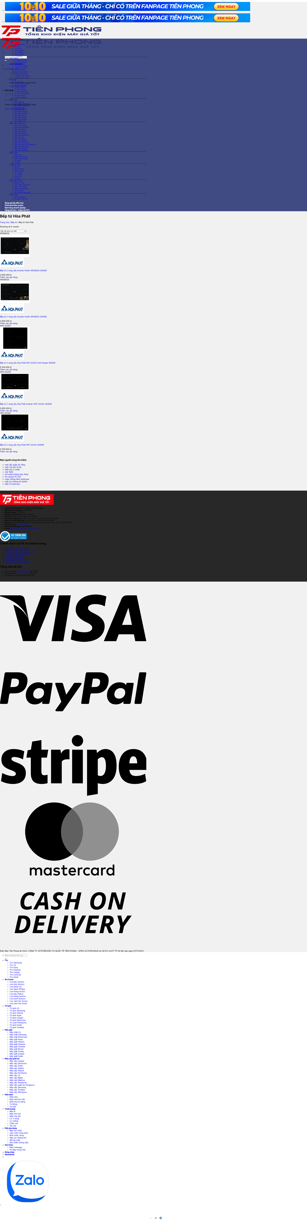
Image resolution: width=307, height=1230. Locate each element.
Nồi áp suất (18, 190)
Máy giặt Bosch (20, 115)
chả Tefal (9, 472)
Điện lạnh (14, 152)
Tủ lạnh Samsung (21, 84)
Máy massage (19, 197)
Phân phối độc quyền (14, 205)
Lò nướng (18, 175)
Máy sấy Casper (20, 125)
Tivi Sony (18, 48)
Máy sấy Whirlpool (21, 150)
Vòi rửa (17, 178)
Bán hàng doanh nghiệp (15, 207)
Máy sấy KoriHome (21, 135)
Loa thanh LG (19, 64)
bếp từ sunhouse (12, 484)
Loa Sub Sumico (20, 62)
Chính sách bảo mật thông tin (17, 554)
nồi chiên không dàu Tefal (16, 474)
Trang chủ (4, 222)
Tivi (11, 42)
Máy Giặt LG (19, 102)
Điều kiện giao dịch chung (15, 560)
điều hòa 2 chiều (12, 469)
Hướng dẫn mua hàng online (16, 548)
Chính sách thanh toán (14, 556)
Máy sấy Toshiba (20, 148)
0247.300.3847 (23, 524)
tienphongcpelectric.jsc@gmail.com (24, 528)
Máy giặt (13, 99)
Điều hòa (17, 155)
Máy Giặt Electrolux (21, 106)
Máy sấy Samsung (21, 146)
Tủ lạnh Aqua (19, 88)
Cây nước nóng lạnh (22, 185)
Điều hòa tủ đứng (20, 159)
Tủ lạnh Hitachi (20, 86)
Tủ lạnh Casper (20, 90)
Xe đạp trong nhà (21, 199)
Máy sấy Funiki (20, 129)
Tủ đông (17, 160)
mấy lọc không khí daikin (16, 481)
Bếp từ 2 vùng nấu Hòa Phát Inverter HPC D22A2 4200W (26, 404)
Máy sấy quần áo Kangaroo (25, 145)
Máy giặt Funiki (20, 121)
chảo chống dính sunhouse (17, 479)
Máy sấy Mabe (20, 139)
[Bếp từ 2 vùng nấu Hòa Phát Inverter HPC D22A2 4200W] (15, 389)
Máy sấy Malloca (20, 141)
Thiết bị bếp (15, 165)
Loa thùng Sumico (21, 72)
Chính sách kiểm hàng (14, 558)
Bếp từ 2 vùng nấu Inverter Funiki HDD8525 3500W (23, 316)
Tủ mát (17, 162)
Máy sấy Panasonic (22, 143)
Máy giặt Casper (20, 119)
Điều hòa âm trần (21, 157)
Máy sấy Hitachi (20, 133)
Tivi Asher (18, 56)
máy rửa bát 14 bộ (13, 467)
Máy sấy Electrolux (21, 127)
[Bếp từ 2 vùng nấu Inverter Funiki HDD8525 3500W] (15, 302)
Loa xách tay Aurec (21, 78)
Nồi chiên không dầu (22, 192)
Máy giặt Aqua (19, 108)
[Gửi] (6, 60)
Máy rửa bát (19, 171)
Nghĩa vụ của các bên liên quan (17, 562)
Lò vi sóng (18, 173)
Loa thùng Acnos (20, 68)
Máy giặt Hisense (21, 111)
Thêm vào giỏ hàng (9, 277)
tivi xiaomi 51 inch (13, 477)
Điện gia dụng (16, 180)
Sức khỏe (14, 195)
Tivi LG (17, 46)
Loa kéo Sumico (20, 60)
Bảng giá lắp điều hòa (14, 203)
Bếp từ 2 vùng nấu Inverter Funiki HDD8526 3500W (23, 270)
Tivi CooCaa (19, 54)
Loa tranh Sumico (21, 74)
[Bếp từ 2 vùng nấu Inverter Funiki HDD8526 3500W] (15, 256)
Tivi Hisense (19, 50)
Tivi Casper (18, 52)
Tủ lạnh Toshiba (20, 97)
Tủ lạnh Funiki (19, 95)
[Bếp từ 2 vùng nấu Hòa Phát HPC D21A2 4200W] (15, 430)
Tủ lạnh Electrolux (21, 92)
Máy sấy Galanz (20, 131)
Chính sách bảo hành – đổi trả (17, 550)
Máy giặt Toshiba (20, 113)
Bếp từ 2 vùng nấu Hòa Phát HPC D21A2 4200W (22, 445)
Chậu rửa (17, 176)
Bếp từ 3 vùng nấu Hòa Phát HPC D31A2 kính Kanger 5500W (27, 363)
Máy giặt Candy (20, 117)
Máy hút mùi (19, 169)
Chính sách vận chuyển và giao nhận (20, 552)
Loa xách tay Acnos (22, 76)
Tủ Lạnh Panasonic (21, 93)
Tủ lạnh (13, 80)
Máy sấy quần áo (17, 123)
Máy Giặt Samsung (21, 104)
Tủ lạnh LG (18, 82)
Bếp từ (16, 167)
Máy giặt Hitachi (20, 109)
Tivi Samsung (19, 44)
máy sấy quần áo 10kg (15, 465)
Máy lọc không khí (21, 189)
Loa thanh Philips (20, 66)
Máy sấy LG (19, 137)
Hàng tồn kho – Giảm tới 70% (17, 210)
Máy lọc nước (19, 183)
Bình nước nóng (20, 187)
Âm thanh (14, 58)
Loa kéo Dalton (20, 70)
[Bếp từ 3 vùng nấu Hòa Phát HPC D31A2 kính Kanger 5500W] (15, 348)
